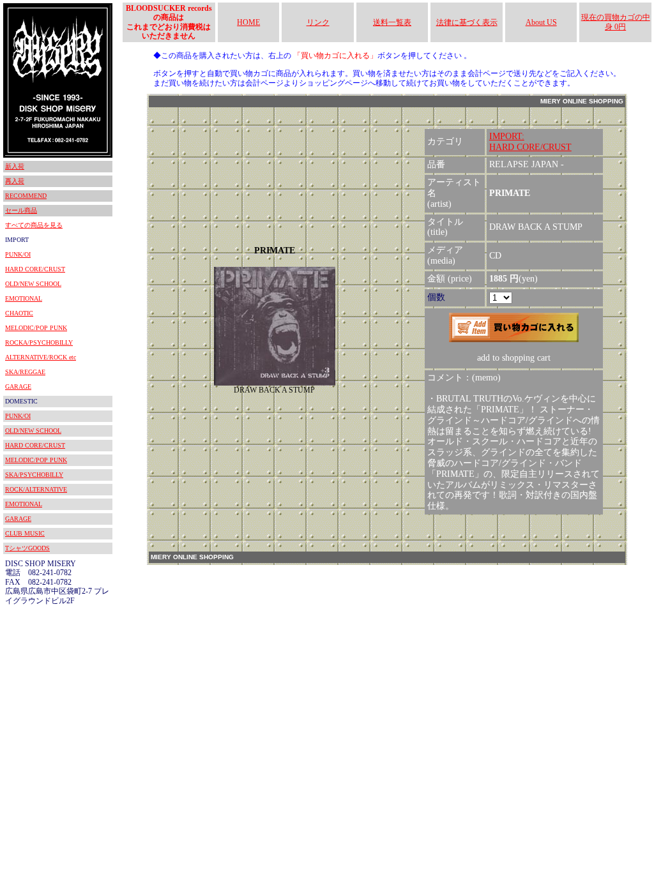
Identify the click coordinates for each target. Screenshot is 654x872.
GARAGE (18, 386)
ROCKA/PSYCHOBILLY (39, 342)
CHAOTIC (19, 313)
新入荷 (14, 166)
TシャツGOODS (27, 548)
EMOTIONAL (23, 298)
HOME (248, 22)
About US (541, 22)
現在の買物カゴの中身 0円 (615, 22)
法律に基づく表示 (467, 22)
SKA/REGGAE (25, 371)
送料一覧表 (392, 22)
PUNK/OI (18, 254)
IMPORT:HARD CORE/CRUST (530, 142)
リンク (318, 22)
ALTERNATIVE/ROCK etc (40, 357)
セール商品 (21, 210)
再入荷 (14, 180)
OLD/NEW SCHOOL (33, 283)
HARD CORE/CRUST (35, 269)
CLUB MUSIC (25, 533)
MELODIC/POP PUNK (36, 327)
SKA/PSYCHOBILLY (34, 474)
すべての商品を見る (34, 225)
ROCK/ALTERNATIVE (36, 489)
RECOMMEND (26, 195)
